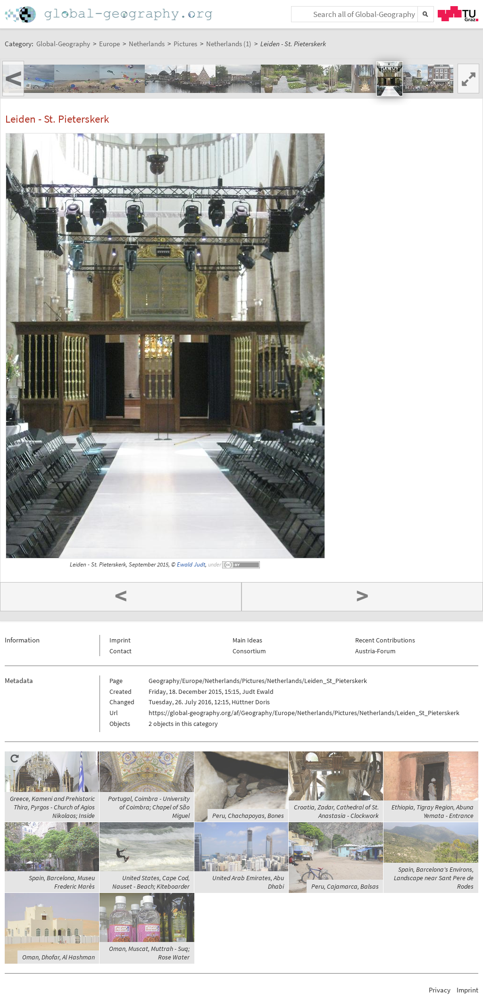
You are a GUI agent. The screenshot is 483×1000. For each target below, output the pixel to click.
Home (109, 14)
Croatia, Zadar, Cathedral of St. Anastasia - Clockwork (336, 811)
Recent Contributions (385, 640)
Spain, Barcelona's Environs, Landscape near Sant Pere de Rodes (434, 878)
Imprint (120, 640)
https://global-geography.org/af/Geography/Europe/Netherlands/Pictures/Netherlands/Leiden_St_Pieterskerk (304, 712)
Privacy (439, 989)
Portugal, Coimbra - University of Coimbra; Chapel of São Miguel (149, 807)
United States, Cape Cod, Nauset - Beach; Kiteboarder (151, 882)
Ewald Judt (191, 564)
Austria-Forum (375, 651)
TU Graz (458, 13)
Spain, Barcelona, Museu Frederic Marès (62, 882)
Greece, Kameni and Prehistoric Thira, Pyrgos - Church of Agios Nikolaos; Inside (52, 807)
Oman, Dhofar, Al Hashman (58, 957)
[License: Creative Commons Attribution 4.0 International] (241, 564)
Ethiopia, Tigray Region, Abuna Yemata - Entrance (432, 811)
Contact (120, 651)
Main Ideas (247, 640)
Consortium (249, 651)
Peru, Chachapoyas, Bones (248, 815)
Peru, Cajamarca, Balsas (345, 886)
